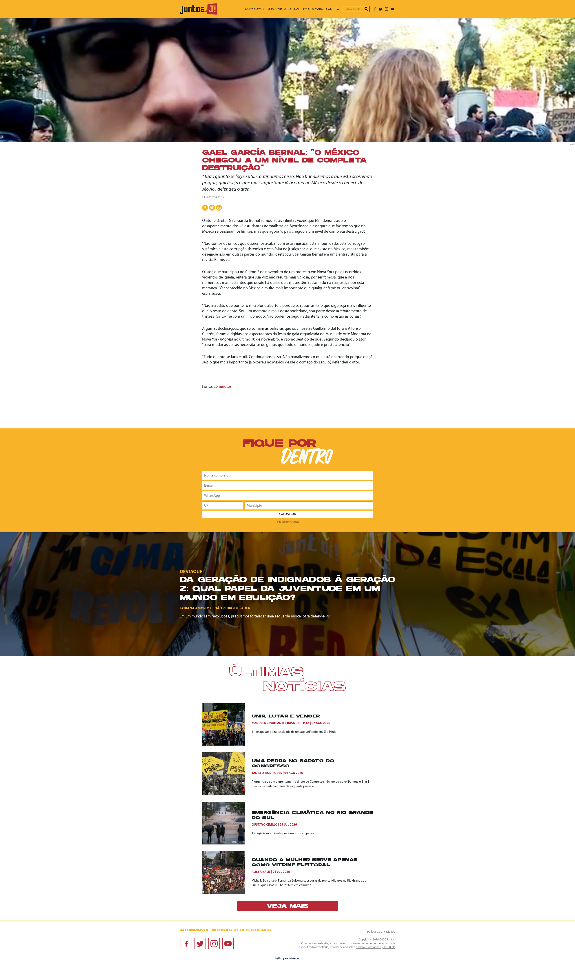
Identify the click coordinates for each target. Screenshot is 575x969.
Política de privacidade (287, 522)
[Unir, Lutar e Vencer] (227, 724)
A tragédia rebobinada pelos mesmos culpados (283, 833)
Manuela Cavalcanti (268, 723)
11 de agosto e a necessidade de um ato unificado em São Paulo (294, 732)
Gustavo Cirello (264, 824)
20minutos (223, 387)
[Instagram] (386, 9)
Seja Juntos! (277, 9)
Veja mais (287, 906)
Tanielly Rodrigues (267, 773)
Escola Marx (313, 9)
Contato (332, 9)
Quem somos (254, 9)
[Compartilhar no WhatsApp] (219, 208)
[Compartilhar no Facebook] (205, 208)
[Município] (309, 505)
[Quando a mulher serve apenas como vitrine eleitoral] (227, 872)
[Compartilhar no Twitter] (212, 208)
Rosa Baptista (298, 723)
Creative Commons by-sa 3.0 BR (375, 947)
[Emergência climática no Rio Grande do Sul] (227, 823)
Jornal (294, 9)
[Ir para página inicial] (198, 13)
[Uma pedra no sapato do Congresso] (227, 773)
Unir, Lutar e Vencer (286, 716)
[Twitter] (380, 9)
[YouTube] (392, 9)
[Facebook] (375, 9)
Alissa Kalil (261, 872)
